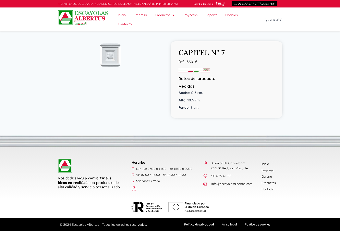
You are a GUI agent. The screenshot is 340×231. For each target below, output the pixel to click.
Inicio (122, 15)
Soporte (211, 15)
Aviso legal (229, 224)
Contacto (125, 24)
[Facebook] (134, 188)
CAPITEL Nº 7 (201, 52)
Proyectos (190, 15)
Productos (162, 15)
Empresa (140, 15)
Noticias (231, 15)
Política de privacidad (199, 224)
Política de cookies (257, 224)
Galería (266, 176)
